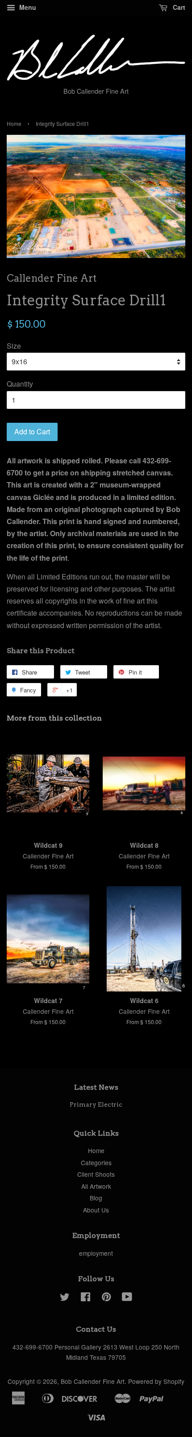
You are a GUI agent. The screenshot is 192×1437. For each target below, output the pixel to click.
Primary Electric (96, 1104)
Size (14, 346)
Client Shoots (96, 1174)
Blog (96, 1197)
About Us (96, 1209)
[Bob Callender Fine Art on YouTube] (127, 1298)
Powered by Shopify (156, 1381)
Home (14, 123)
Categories (96, 1162)
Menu (26, 7)
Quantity (20, 384)
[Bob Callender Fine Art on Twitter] (65, 1298)
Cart (178, 7)
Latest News (96, 1087)
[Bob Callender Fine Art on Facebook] (85, 1298)
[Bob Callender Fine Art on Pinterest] (106, 1298)
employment (96, 1253)
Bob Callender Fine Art (93, 1381)
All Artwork (96, 1186)
